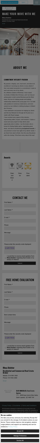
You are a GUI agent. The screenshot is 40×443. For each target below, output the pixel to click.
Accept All (20, 431)
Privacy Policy (12, 427)
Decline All (20, 440)
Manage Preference (20, 436)
